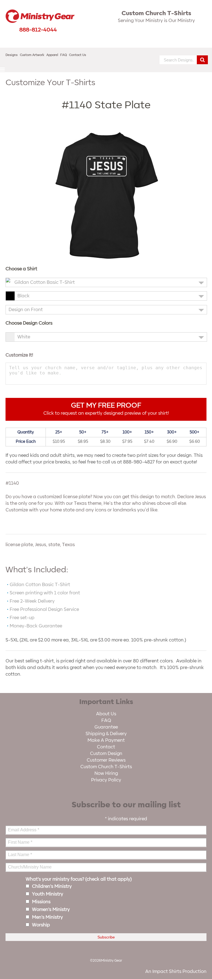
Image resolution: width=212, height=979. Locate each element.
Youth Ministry (47, 894)
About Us (106, 714)
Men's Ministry (47, 917)
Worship (41, 925)
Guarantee (106, 727)
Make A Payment (106, 740)
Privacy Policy (106, 780)
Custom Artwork (32, 54)
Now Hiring (106, 773)
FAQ (63, 54)
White (23, 337)
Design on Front (26, 310)
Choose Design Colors (29, 323)
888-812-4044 (38, 30)
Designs (12, 54)
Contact (106, 747)
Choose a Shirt (21, 269)
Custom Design (106, 753)
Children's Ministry (52, 886)
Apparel (52, 54)
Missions (41, 902)
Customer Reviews (106, 760)
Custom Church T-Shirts (106, 767)
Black (23, 296)
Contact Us (77, 54)
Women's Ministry (51, 909)
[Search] (202, 59)
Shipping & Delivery (106, 734)
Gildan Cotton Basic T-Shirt (44, 282)
